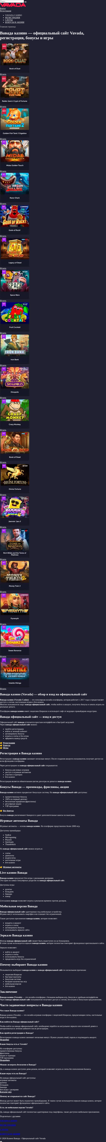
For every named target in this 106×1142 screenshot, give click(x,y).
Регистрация (5, 11)
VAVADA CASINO (8, 1121)
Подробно (4, 1040)
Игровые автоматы (12, 867)
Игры (5, 748)
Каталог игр (6, 1092)
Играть (3, 74)
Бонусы (6, 745)
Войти (3, 8)
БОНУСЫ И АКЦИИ (14, 22)
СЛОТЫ (9, 20)
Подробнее (5, 1060)
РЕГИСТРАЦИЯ (12, 17)
